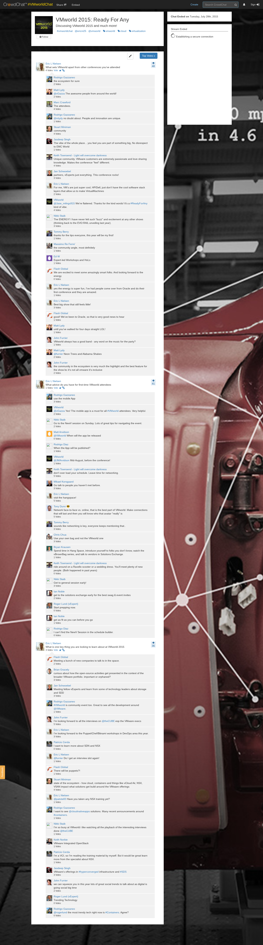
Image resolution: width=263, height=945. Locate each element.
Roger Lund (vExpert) (66, 603)
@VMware (59, 708)
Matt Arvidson (61, 432)
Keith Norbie (61, 839)
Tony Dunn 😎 (62, 506)
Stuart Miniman (62, 127)
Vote (56, 70)
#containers (60, 814)
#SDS (123, 871)
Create (194, 4)
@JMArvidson (61, 460)
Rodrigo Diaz (61, 444)
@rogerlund (60, 912)
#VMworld (113, 410)
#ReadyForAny (138, 203)
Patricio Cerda (62, 742)
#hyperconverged (89, 871)
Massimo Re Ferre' (64, 244)
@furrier (58, 353)
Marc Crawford (62, 102)
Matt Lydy (59, 90)
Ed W (57, 256)
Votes (49, 70)
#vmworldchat (65, 31)
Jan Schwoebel (62, 171)
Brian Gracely (61, 669)
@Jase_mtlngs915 (64, 203)
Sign (253, 4)
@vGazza (59, 93)
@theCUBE (108, 721)
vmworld (110, 31)
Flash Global (61, 268)
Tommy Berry (61, 231)
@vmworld (94, 31)
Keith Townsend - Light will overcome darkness (80, 155)
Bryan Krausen (62, 547)
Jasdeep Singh (62, 139)
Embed (76, 4)
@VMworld (60, 435)
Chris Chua (60, 534)
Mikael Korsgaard (64, 481)
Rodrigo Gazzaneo (64, 77)
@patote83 (60, 799)
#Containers (112, 912)
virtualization (139, 31)
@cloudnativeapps (79, 811)
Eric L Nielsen (53, 63)
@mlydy (58, 118)
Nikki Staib (59, 215)
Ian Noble (59, 591)
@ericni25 (80, 31)
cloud (123, 31)
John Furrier (61, 338)
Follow (44, 37)
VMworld (59, 199)
